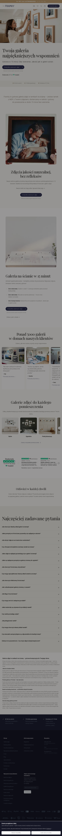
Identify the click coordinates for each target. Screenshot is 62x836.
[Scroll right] (59, 368)
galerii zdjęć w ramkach (31, 704)
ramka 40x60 (17, 693)
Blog (5, 757)
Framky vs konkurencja (9, 763)
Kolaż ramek (7, 792)
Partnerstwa (6, 766)
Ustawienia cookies (28, 750)
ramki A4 (43, 695)
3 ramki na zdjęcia (8, 803)
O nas (5, 754)
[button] (31, 1)
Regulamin (26, 741)
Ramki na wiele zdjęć (8, 789)
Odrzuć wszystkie (16, 833)
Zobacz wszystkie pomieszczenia (30, 442)
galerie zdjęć (48, 661)
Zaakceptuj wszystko (46, 833)
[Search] (41, 6)
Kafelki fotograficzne (8, 786)
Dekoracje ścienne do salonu (10, 783)
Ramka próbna (7, 744)
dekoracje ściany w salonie (23, 691)
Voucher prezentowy (8, 747)
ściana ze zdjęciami (45, 663)
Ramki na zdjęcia (8, 777)
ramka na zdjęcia (10, 670)
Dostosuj (48, 828)
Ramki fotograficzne (8, 780)
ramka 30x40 (44, 691)
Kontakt (5, 769)
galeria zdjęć (5, 683)
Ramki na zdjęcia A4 (8, 795)
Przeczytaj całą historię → (9, 376)
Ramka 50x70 (46, 693)
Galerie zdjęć (7, 741)
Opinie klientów (7, 760)
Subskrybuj (27, 791)
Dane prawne (27, 747)
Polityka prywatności (29, 744)
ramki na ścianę (6, 664)
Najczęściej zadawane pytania (11, 750)
